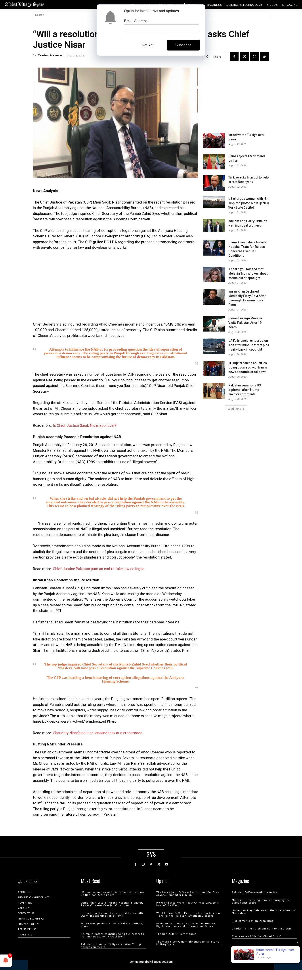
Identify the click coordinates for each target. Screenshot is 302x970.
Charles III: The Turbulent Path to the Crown (261, 929)
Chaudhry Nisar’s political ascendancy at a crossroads (97, 733)
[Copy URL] (264, 56)
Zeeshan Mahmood (50, 55)
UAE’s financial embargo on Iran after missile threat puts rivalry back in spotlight (248, 345)
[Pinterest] (151, 864)
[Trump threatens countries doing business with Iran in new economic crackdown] (214, 368)
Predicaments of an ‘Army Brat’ (253, 921)
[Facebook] (234, 56)
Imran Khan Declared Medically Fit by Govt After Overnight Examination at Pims (113, 914)
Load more (234, 409)
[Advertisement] (115, 287)
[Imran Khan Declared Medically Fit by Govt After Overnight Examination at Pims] (214, 297)
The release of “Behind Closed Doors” (256, 936)
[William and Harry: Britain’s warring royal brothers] (214, 225)
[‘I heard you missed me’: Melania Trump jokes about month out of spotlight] (214, 274)
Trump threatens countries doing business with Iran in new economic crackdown (247, 367)
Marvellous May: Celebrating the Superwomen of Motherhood (264, 911)
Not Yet (147, 45)
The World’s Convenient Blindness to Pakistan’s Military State (187, 943)
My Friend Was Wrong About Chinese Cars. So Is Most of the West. (187, 904)
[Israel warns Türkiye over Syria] (214, 140)
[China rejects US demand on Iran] (214, 161)
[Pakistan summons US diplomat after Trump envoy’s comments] (214, 391)
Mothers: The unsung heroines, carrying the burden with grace (261, 901)
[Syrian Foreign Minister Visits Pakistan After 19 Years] (214, 324)
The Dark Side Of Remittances (176, 934)
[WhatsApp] (254, 56)
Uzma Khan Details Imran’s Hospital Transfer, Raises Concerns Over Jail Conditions (112, 904)
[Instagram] (143, 864)
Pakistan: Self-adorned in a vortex (254, 892)
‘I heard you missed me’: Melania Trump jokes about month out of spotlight (248, 273)
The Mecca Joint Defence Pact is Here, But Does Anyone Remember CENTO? (187, 893)
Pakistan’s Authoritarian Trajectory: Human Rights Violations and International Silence (185, 925)
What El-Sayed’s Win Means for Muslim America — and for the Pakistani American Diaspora (188, 914)
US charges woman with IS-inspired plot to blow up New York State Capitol (248, 203)
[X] (244, 56)
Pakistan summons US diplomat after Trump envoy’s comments (244, 390)
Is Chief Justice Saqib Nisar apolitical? (84, 425)
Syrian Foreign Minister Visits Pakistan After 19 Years (245, 322)
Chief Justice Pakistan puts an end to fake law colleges (98, 568)
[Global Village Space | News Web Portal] (24, 4)
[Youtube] (166, 864)
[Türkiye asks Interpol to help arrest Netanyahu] (214, 183)
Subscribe (183, 45)
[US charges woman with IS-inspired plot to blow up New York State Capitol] (214, 202)
